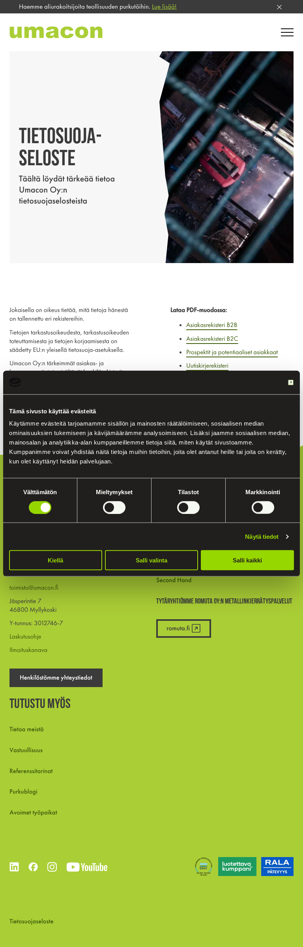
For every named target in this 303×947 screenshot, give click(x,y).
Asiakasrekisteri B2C (212, 338)
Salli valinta (151, 560)
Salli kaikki (247, 560)
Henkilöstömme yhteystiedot (56, 677)
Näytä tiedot (262, 536)
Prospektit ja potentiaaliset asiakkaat (232, 352)
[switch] (114, 507)
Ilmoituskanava (28, 650)
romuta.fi (178, 628)
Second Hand (174, 580)
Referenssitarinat (31, 771)
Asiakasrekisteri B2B (212, 325)
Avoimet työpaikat (33, 812)
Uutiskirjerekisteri (207, 365)
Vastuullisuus (26, 750)
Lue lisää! (164, 6)
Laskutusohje (25, 636)
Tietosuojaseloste (31, 921)
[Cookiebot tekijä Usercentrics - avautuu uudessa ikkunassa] (259, 382)
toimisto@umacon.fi (33, 587)
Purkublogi (23, 791)
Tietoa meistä (26, 729)
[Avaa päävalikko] (287, 32)
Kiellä (55, 560)
